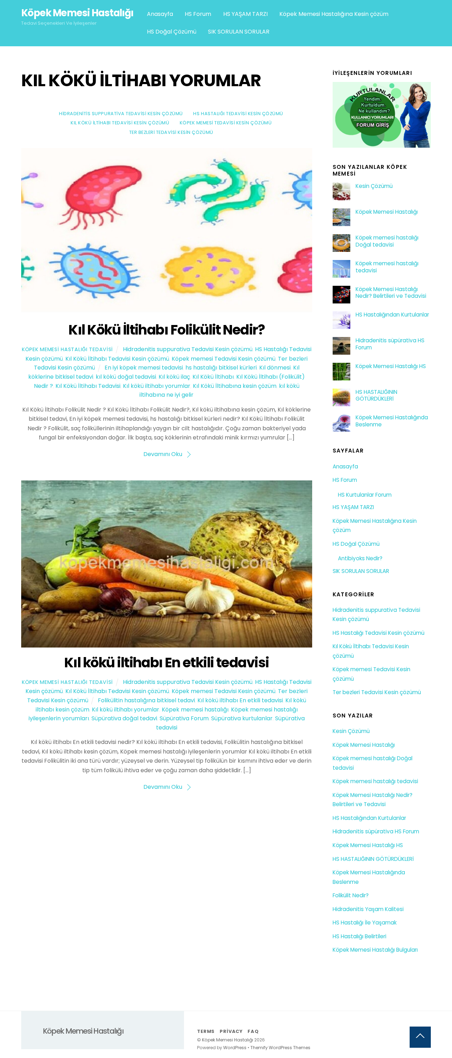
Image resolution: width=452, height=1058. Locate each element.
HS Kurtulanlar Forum (365, 494)
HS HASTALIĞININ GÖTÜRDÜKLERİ (376, 396)
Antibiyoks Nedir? (360, 558)
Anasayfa (160, 14)
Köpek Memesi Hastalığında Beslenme (392, 421)
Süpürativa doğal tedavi (124, 718)
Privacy (231, 1031)
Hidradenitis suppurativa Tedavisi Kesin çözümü (121, 114)
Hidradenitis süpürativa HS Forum (390, 344)
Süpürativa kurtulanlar (242, 718)
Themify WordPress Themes (280, 1048)
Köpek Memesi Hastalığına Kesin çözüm (333, 14)
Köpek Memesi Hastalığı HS (391, 366)
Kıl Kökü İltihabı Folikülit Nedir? (166, 329)
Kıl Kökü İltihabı (213, 377)
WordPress (234, 1048)
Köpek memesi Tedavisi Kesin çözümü (226, 123)
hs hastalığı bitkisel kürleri (221, 367)
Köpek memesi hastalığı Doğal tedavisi (387, 241)
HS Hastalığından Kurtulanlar (392, 314)
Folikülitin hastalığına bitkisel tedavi (146, 700)
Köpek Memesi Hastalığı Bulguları (375, 949)
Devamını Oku (162, 454)
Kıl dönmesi (275, 367)
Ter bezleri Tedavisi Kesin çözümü (171, 132)
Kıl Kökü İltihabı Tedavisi (87, 386)
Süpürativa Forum (184, 718)
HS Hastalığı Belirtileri (359, 936)
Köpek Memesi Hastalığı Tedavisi (67, 349)
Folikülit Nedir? (351, 895)
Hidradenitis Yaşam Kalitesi (368, 909)
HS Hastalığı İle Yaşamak (365, 922)
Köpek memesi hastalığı (195, 709)
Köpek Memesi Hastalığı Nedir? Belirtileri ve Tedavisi (391, 293)
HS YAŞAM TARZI (245, 14)
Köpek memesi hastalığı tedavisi (387, 267)
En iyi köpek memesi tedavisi (144, 367)
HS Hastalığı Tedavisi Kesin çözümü (238, 114)
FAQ (253, 1031)
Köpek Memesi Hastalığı (387, 211)
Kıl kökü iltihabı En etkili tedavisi (166, 662)
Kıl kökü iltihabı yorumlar (156, 386)
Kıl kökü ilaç (174, 377)
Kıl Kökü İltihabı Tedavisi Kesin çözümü (120, 123)
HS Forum (198, 14)
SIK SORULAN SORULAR (238, 32)
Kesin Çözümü (374, 186)
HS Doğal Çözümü (171, 32)
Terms (206, 1031)
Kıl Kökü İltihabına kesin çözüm (234, 386)
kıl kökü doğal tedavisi (126, 377)
